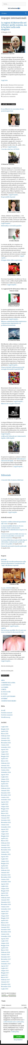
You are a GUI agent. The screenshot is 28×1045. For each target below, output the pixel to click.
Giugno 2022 (5, 834)
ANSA (3, 680)
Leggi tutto (4, 80)
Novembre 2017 (6, 959)
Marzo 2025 (4, 761)
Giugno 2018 (5, 943)
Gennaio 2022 (5, 845)
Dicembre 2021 (5, 847)
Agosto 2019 (5, 911)
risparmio (15, 94)
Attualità (5, 85)
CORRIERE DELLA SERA (8, 682)
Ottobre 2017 (5, 961)
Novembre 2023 (6, 795)
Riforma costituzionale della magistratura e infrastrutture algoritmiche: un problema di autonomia (13, 323)
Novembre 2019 (6, 904)
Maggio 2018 (5, 945)
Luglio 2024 (4, 777)
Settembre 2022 (6, 827)
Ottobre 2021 (5, 852)
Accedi (3, 710)
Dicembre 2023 (5, 793)
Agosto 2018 (5, 938)
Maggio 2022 (5, 836)
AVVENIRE (4, 698)
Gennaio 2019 (5, 927)
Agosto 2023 (5, 802)
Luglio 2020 (4, 886)
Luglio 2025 (4, 752)
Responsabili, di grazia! (8, 197)
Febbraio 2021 (5, 870)
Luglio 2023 (4, 804)
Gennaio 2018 (5, 954)
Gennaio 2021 (5, 872)
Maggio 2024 (5, 781)
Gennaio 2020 (5, 900)
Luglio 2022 (4, 831)
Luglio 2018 (4, 941)
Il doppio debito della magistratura (11, 260)
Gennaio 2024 (5, 790)
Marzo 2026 (4, 733)
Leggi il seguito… (13, 147)
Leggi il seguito (12, 512)
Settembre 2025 (6, 747)
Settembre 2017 (6, 963)
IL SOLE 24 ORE (5, 692)
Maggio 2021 (5, 863)
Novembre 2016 (6, 986)
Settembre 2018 (6, 936)
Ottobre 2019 (5, 907)
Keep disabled (18, 1039)
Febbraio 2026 (5, 736)
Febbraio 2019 (5, 925)
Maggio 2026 (5, 729)
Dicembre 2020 (5, 875)
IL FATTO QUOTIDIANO (8, 696)
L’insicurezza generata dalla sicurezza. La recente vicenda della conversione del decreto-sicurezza (13, 535)
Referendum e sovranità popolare (11, 225)
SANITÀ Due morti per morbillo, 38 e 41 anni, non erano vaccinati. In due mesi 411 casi (13, 630)
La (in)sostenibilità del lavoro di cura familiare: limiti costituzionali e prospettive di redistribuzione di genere (13, 527)
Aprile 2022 (4, 838)
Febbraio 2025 (5, 763)
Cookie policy (15, 1031)
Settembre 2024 (6, 772)
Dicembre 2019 (5, 902)
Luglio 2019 (4, 913)
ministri (23, 89)
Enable (19, 1036)
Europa (3, 89)
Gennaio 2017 (5, 982)
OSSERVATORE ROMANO (8, 701)
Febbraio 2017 (5, 979)
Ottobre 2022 (5, 824)
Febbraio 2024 (5, 788)
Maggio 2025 (5, 756)
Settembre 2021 (6, 854)
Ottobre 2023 (5, 797)
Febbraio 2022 (5, 843)
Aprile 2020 (4, 893)
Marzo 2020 (4, 895)
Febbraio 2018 (5, 952)
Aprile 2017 (4, 975)
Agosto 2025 (5, 749)
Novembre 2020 (6, 877)
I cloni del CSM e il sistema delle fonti (12, 480)
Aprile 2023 (4, 811)
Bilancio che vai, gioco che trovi (10, 403)
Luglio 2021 (4, 859)
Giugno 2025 (5, 754)
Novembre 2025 (6, 742)
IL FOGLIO (4, 694)
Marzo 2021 (4, 868)
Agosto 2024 (5, 774)
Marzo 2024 (4, 786)
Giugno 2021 (5, 861)
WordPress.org (5, 717)
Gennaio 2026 (5, 738)
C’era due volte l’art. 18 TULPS (10, 149)
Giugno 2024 (5, 779)
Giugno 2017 (5, 970)
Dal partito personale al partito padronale (13, 546)
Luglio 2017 (4, 968)
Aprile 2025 (4, 758)
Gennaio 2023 (5, 818)
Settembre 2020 (6, 881)
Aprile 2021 (4, 866)
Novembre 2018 (6, 932)
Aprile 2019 (4, 920)
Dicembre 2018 (5, 929)
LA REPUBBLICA (6, 685)
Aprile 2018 (4, 948)
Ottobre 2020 (5, 879)
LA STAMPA (4, 687)
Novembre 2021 (6, 850)
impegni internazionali (13, 89)
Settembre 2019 (6, 909)
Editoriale (6, 475)
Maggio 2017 (5, 973)
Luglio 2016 (4, 989)
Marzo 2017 (4, 977)
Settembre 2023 (6, 799)
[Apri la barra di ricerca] (26, 13)
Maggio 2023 (5, 809)
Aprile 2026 (4, 731)
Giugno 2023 (5, 806)
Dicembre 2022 (5, 820)
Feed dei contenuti (6, 712)
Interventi (20, 85)
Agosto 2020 (5, 884)
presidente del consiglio (13, 92)
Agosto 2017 (5, 966)
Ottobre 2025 (5, 745)
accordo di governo (9, 87)
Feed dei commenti (6, 715)
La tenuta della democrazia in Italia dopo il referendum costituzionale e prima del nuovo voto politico (14, 542)
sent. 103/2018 (7, 588)
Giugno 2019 (5, 916)
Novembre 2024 (6, 767)
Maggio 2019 (5, 918)
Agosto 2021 (5, 856)
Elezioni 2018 (13, 85)
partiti (3, 92)
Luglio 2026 (4, 726)
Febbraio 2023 (5, 815)
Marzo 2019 (4, 922)
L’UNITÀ (3, 689)
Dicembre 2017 (5, 957)
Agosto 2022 (5, 829)
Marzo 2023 (4, 813)
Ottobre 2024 (5, 770)
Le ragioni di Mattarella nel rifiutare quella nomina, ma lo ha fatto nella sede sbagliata (14, 26)
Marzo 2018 (4, 950)
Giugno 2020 (5, 888)
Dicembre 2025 (5, 740)
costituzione (19, 87)
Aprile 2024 (4, 783)
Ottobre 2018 (5, 934)
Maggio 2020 (5, 891)
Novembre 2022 (6, 822)
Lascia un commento (9, 96)
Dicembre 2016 (5, 984)
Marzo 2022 (4, 840)
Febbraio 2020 (5, 897)
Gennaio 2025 (5, 765)
